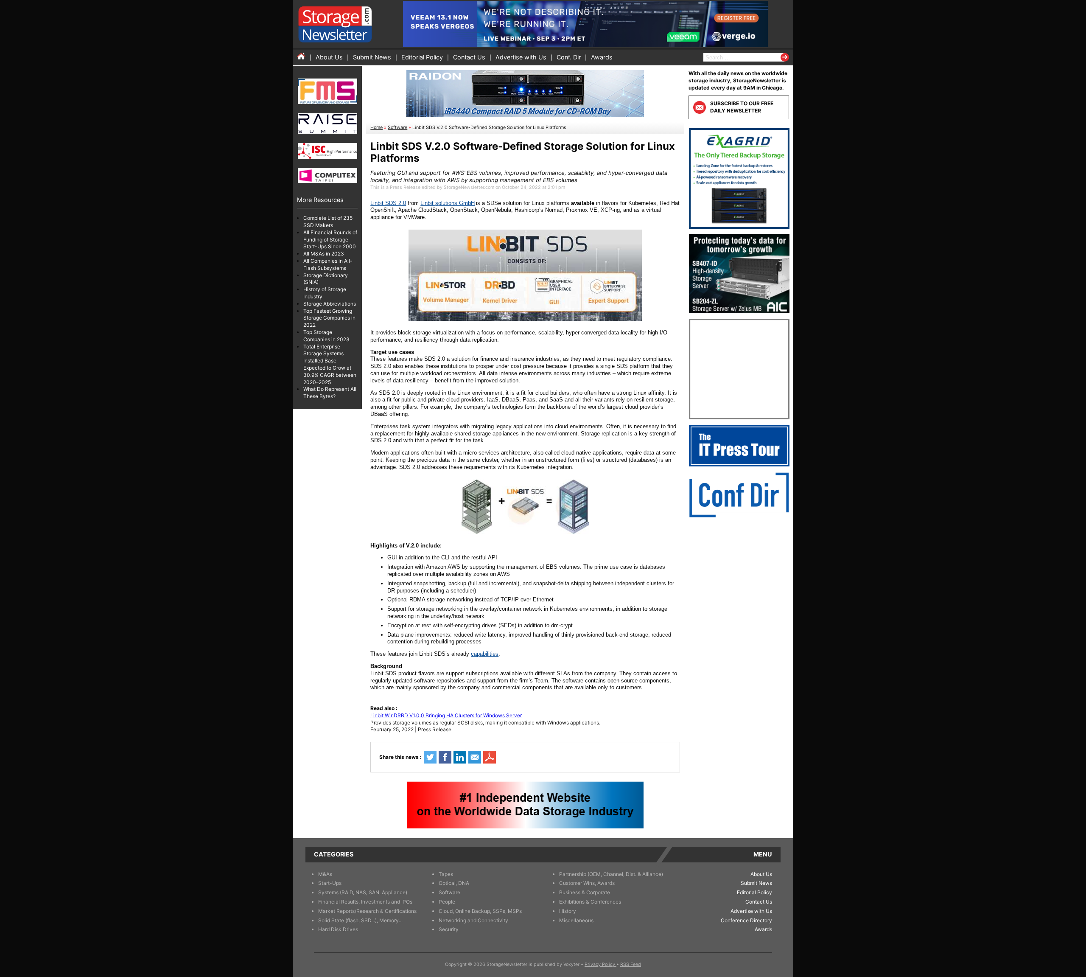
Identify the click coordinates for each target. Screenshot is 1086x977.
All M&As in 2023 (323, 253)
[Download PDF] (489, 757)
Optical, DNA (454, 883)
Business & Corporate (584, 892)
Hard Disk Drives (338, 929)
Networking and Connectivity (473, 920)
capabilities (484, 654)
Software (397, 127)
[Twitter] (430, 757)
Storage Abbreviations (329, 303)
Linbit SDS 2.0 (388, 203)
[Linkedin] (459, 757)
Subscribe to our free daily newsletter (741, 107)
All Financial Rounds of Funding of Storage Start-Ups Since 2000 (330, 239)
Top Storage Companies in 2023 (326, 336)
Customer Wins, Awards (587, 883)
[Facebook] (445, 757)
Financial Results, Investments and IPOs (365, 901)
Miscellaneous (576, 920)
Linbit (427, 203)
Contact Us (469, 57)
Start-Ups (329, 883)
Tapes (446, 874)
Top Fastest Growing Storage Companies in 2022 (329, 318)
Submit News (372, 57)
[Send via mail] (474, 757)
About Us (329, 57)
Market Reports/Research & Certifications (367, 911)
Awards (602, 57)
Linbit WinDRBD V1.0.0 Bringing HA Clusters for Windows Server (446, 715)
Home (376, 127)
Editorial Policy (422, 57)
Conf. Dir (569, 57)
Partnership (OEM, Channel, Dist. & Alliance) (611, 874)
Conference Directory (746, 920)
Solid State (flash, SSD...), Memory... (360, 920)
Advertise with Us (520, 57)
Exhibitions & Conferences (590, 901)
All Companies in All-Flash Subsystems (328, 264)
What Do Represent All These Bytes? (329, 392)
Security (449, 929)
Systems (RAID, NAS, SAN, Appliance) (362, 892)
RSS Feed (630, 964)
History (567, 911)
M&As (325, 874)
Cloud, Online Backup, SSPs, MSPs (480, 911)
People (447, 901)
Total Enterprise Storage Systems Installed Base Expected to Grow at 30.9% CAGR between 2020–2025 (329, 364)
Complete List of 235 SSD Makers (328, 221)
